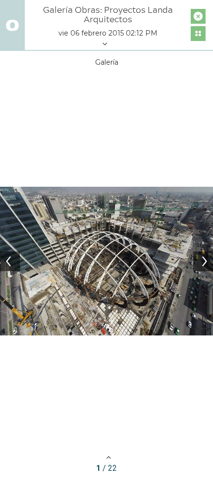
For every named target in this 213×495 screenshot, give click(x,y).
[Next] (203, 261)
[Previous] (10, 261)
